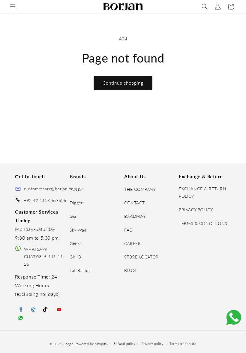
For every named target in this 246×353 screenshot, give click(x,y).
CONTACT (134, 202)
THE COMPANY (140, 189)
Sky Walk (79, 229)
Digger (76, 202)
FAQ (128, 229)
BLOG (130, 270)
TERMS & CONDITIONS (203, 223)
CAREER (132, 243)
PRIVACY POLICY (196, 209)
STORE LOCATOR (141, 256)
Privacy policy (152, 344)
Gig (73, 216)
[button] (12, 6)
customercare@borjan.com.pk (53, 188)
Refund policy (124, 344)
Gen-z (75, 243)
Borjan (68, 344)
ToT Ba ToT (80, 270)
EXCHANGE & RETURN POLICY (202, 192)
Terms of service (183, 344)
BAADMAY (135, 216)
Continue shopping (123, 83)
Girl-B (75, 256)
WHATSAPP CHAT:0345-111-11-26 (44, 257)
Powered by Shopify (91, 344)
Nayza (76, 189)
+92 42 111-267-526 (45, 200)
